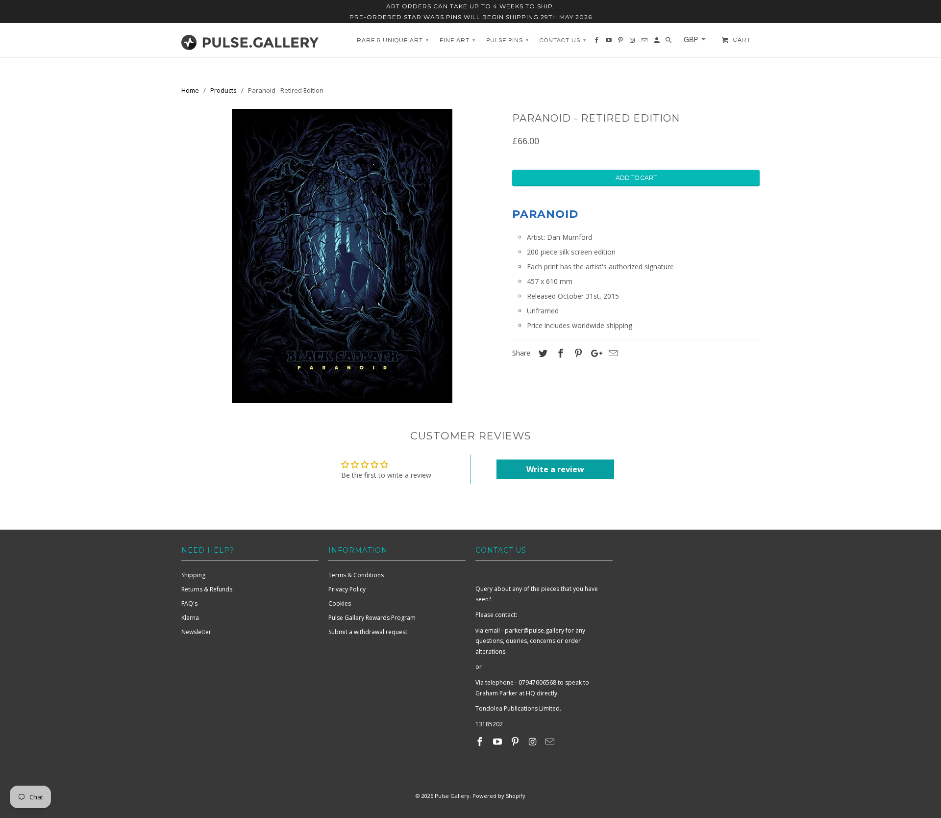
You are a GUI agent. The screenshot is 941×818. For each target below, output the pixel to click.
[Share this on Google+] (594, 353)
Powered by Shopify (498, 795)
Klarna (190, 618)
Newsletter (196, 632)
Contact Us (563, 40)
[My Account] (657, 42)
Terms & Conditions (356, 575)
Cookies (339, 603)
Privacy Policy (347, 589)
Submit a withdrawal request (367, 632)
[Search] (669, 42)
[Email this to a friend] (611, 353)
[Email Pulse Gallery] (550, 741)
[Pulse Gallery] (250, 40)
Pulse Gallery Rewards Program (372, 618)
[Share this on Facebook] (559, 353)
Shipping (193, 575)
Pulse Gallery (452, 795)
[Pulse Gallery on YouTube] (498, 741)
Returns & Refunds (206, 589)
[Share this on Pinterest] (577, 353)
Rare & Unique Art (393, 40)
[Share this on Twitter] (541, 353)
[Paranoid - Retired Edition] (341, 256)
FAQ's (189, 603)
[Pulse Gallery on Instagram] (533, 741)
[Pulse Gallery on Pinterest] (516, 741)
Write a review (555, 469)
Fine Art (457, 40)
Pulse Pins (507, 40)
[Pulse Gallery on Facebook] (480, 741)
